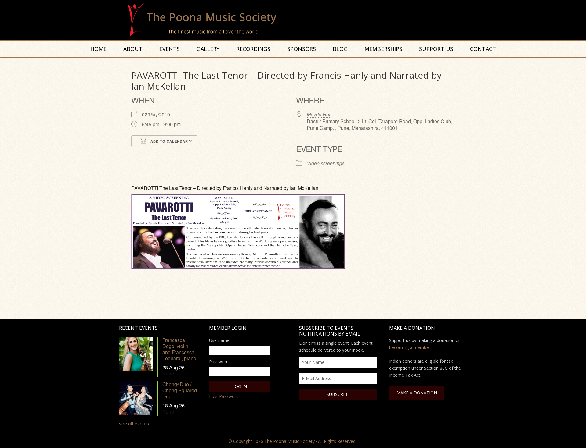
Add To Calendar (168, 141)
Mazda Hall (319, 114)
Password (219, 361)
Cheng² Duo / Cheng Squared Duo (179, 390)
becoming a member (409, 347)
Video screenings (326, 163)
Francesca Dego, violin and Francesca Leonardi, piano (179, 349)
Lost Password (224, 396)
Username (219, 340)
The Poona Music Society (296, 20)
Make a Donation (416, 393)
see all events (134, 423)
